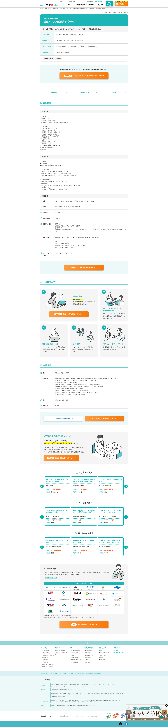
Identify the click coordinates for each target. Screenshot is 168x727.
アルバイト (100, 684)
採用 (82, 716)
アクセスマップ (45, 662)
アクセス (67, 716)
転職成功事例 (73, 660)
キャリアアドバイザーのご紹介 (48, 655)
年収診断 (87, 659)
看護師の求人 (117, 700)
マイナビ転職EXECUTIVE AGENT (58, 673)
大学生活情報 (96, 693)
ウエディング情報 (119, 693)
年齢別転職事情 (88, 653)
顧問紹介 (106, 700)
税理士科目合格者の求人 (105, 652)
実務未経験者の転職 (75, 653)
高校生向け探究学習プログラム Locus (65, 689)
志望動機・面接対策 (75, 657)
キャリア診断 (88, 660)
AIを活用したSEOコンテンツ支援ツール (58, 696)
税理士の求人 (102, 650)
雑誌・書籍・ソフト (111, 693)
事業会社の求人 (103, 655)
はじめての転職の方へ (46, 652)
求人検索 (63, 8)
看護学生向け (66, 684)
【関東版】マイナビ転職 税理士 (48, 664)
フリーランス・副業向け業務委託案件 (71, 686)
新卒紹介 (73, 700)
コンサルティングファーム (61, 652)
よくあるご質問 (45, 659)
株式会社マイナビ (46, 716)
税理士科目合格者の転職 (75, 650)
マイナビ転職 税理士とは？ (47, 650)
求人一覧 (69, 8)
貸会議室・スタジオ (74, 705)
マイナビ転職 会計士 (72, 673)
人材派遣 (53, 700)
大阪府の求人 (102, 659)
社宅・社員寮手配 (82, 705)
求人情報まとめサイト (55, 693)
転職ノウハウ (73, 647)
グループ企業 (87, 716)
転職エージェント (79, 700)
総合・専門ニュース (63, 693)
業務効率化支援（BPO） (61, 705)
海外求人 (85, 684)
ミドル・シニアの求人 (110, 684)
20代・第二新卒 (68, 700)
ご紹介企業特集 (88, 652)
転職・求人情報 (80, 684)
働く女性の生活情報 (103, 693)
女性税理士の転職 (74, 652)
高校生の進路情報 (54, 689)
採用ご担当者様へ (99, 1)
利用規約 (116, 650)
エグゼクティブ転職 (86, 700)
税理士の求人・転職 (100, 700)
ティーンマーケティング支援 (88, 693)
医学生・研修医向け (72, 684)
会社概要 (62, 716)
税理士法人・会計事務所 (61, 650)
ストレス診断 (88, 662)
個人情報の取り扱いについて (120, 653)
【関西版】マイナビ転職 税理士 (48, 666)
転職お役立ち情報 (89, 647)
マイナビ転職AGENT (45, 673)
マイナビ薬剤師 (89, 673)
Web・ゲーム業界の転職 (60, 700)
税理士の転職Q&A (74, 662)
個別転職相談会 (88, 657)
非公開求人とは (45, 657)
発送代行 (68, 705)
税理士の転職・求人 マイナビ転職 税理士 (50, 8)
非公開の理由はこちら (51, 578)
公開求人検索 (102, 647)
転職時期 (72, 655)
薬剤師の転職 (111, 700)
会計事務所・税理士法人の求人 (106, 653)
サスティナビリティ (75, 716)
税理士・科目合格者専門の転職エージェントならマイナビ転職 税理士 (76, 2)
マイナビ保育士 (97, 673)
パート (104, 684)
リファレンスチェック (90, 705)
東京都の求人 (102, 657)
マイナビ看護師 (81, 673)
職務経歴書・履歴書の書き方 (76, 659)
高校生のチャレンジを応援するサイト (75, 693)
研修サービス (53, 705)
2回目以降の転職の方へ (46, 653)
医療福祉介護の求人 (82, 686)
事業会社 (58, 653)
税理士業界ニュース (89, 655)
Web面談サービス (45, 660)
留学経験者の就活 (59, 684)
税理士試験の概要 (88, 650)
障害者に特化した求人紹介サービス (57, 686)
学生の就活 (53, 684)
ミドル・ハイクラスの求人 (92, 684)
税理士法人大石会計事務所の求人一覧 (81, 8)
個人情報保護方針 (95, 716)
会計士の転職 (93, 700)
